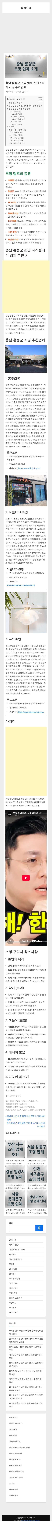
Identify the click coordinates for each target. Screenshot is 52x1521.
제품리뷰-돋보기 (15, 1423)
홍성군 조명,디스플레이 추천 (35, 1110)
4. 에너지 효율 (18, 140)
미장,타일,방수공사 (17, 1249)
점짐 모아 (13, 1429)
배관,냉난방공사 (15, 1259)
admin (27, 92)
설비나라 (26, 7)
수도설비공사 (14, 1279)
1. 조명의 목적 (18, 132)
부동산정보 (13, 1495)
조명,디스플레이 (14, 1096)
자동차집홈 (13, 1489)
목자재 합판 (14, 1245)
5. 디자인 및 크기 (19, 143)
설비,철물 (13, 1269)
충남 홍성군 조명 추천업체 (19, 109)
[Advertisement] (26, 32)
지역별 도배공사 (15, 1465)
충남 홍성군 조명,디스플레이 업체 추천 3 (25, 106)
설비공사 (12, 1274)
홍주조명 (19, 114)
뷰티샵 (12, 1483)
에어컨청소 (13, 1288)
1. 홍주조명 (17, 111)
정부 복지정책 (14, 1441)
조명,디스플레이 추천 (30, 1101)
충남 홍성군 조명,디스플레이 (16, 1104)
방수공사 (12, 1254)
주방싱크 (12, 1307)
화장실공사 (13, 1312)
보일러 (12, 1264)
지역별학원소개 (15, 1453)
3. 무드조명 (17, 122)
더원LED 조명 (20, 119)
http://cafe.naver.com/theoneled (21, 585)
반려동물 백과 (14, 1459)
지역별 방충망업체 (16, 1471)
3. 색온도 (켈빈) (18, 138)
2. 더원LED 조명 (19, 117)
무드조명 (19, 124)
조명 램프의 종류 (15, 103)
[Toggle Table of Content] (39, 99)
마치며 (11, 127)
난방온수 (12, 1240)
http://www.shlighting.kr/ (29, 468)
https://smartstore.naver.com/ (31, 712)
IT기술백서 (13, 1417)
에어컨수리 (13, 1283)
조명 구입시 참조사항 (17, 130)
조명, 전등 (13, 1293)
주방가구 (12, 1303)
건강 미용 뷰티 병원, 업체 (19, 1447)
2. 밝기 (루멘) (18, 135)
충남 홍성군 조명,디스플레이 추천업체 (19, 1107)
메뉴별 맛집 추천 (16, 1477)
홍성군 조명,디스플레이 (14, 1110)
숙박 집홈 (13, 1435)
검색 (11, 1223)
